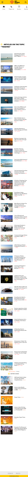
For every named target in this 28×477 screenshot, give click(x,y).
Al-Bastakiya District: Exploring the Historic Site (20, 329)
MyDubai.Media (12, 371)
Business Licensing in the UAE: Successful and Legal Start (20, 140)
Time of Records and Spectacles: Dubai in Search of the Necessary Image (20, 217)
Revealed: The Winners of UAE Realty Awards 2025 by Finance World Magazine (20, 428)
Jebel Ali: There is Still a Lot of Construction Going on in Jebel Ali (20, 288)
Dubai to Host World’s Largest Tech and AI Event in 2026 (20, 389)
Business (19, 9)
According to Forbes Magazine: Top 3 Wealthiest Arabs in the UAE (20, 194)
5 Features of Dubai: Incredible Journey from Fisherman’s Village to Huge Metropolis (19, 257)
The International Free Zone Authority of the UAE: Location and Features (20, 172)
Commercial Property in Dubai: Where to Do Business (19, 267)
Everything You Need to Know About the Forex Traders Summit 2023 (19, 298)
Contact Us (10, 473)
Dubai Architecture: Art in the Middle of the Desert (20, 320)
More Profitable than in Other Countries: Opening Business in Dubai (20, 119)
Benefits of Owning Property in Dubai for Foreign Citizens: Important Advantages (20, 150)
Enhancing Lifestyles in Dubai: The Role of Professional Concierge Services (19, 227)
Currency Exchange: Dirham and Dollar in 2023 (20, 235)
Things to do (11, 9)
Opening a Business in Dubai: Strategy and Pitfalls (20, 129)
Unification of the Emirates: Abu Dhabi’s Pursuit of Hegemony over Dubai (20, 88)
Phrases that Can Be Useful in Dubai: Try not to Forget (20, 352)
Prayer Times (17, 397)
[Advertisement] (14, 28)
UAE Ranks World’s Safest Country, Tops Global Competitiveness (20, 379)
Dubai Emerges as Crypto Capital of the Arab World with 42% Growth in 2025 (20, 78)
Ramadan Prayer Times (19, 417)
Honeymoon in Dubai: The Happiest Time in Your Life (20, 341)
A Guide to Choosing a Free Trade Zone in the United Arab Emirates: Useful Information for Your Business (20, 183)
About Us (18, 473)
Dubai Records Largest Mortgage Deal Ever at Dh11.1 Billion (19, 55)
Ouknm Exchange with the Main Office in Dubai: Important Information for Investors (20, 99)
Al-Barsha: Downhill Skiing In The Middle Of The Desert (20, 364)
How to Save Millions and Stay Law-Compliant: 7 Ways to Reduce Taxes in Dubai (20, 108)
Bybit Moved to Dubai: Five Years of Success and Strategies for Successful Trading (20, 205)
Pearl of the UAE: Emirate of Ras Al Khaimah (20, 160)
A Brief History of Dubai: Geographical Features (20, 245)
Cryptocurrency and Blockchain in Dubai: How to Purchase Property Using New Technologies (20, 277)
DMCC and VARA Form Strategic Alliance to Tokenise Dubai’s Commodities (19, 67)
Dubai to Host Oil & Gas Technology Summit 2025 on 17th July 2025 (20, 408)
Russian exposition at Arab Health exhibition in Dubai (20, 309)
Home (3, 9)
